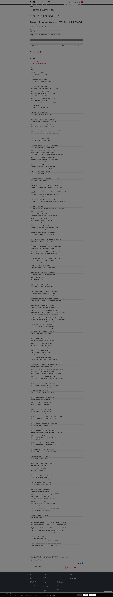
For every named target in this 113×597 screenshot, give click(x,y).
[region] (56, 594)
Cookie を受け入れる (92, 594)
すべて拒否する (86, 594)
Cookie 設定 (79, 594)
